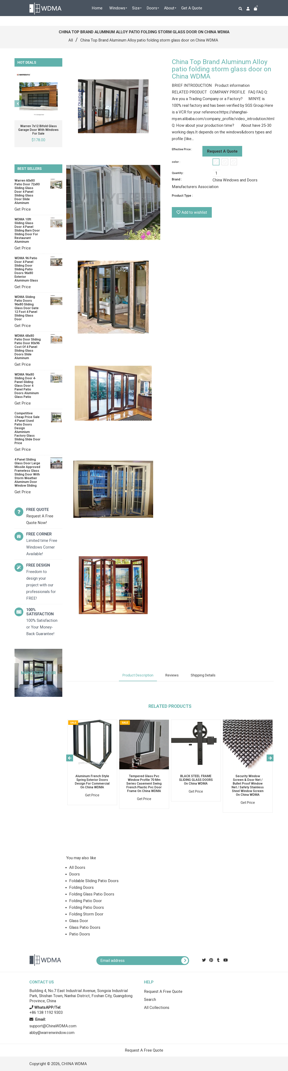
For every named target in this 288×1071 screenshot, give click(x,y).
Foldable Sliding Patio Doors (94, 880)
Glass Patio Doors (84, 927)
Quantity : (178, 173)
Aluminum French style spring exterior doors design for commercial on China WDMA (92, 781)
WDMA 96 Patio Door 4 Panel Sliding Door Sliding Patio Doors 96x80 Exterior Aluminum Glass (26, 269)
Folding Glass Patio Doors (91, 894)
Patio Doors (79, 934)
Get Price (22, 209)
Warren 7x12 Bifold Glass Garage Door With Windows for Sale (38, 129)
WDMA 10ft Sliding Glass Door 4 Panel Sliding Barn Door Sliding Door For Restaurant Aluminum (27, 230)
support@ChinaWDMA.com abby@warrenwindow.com (52, 1026)
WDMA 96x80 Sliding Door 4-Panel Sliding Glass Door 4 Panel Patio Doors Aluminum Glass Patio (26, 386)
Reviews (172, 675)
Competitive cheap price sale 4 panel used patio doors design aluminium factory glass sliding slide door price (27, 428)
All (70, 40)
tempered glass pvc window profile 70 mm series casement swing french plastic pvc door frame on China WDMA (144, 783)
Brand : (177, 179)
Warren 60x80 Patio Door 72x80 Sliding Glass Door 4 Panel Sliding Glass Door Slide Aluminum (27, 192)
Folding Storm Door (86, 914)
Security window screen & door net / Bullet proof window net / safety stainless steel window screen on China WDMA (248, 785)
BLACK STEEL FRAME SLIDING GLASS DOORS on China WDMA (196, 779)
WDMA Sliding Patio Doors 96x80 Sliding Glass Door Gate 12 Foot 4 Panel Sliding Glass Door (26, 308)
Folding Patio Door (85, 900)
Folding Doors (81, 887)
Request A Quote (222, 151)
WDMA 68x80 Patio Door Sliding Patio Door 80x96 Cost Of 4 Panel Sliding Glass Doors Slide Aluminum (27, 347)
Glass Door (78, 920)
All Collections (156, 1007)
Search (150, 999)
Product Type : (182, 195)
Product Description (137, 675)
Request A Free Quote (163, 991)
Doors (74, 874)
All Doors (77, 867)
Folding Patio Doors (86, 907)
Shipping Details (203, 675)
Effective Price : (182, 149)
